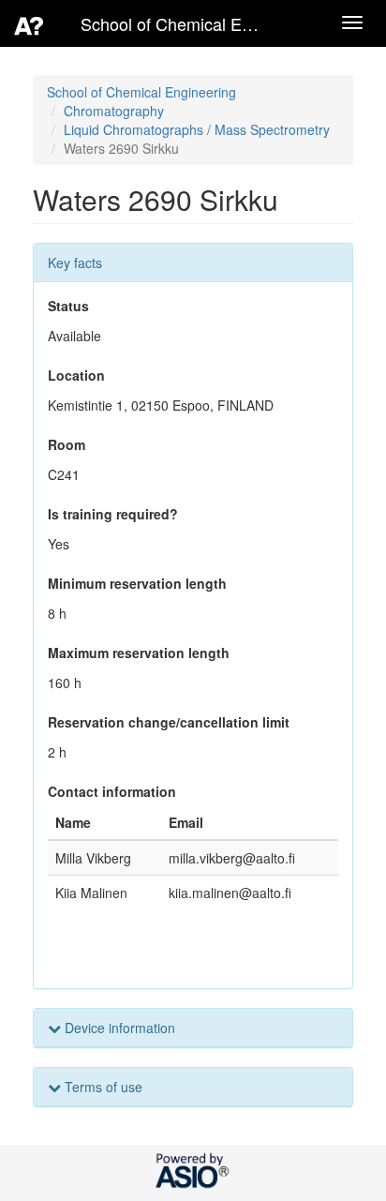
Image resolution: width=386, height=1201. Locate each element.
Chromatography (114, 110)
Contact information (112, 791)
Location (76, 375)
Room (66, 444)
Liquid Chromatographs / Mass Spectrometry (197, 129)
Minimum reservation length (137, 583)
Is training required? (113, 513)
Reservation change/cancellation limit (169, 722)
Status (68, 305)
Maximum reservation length (139, 652)
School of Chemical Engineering (141, 92)
